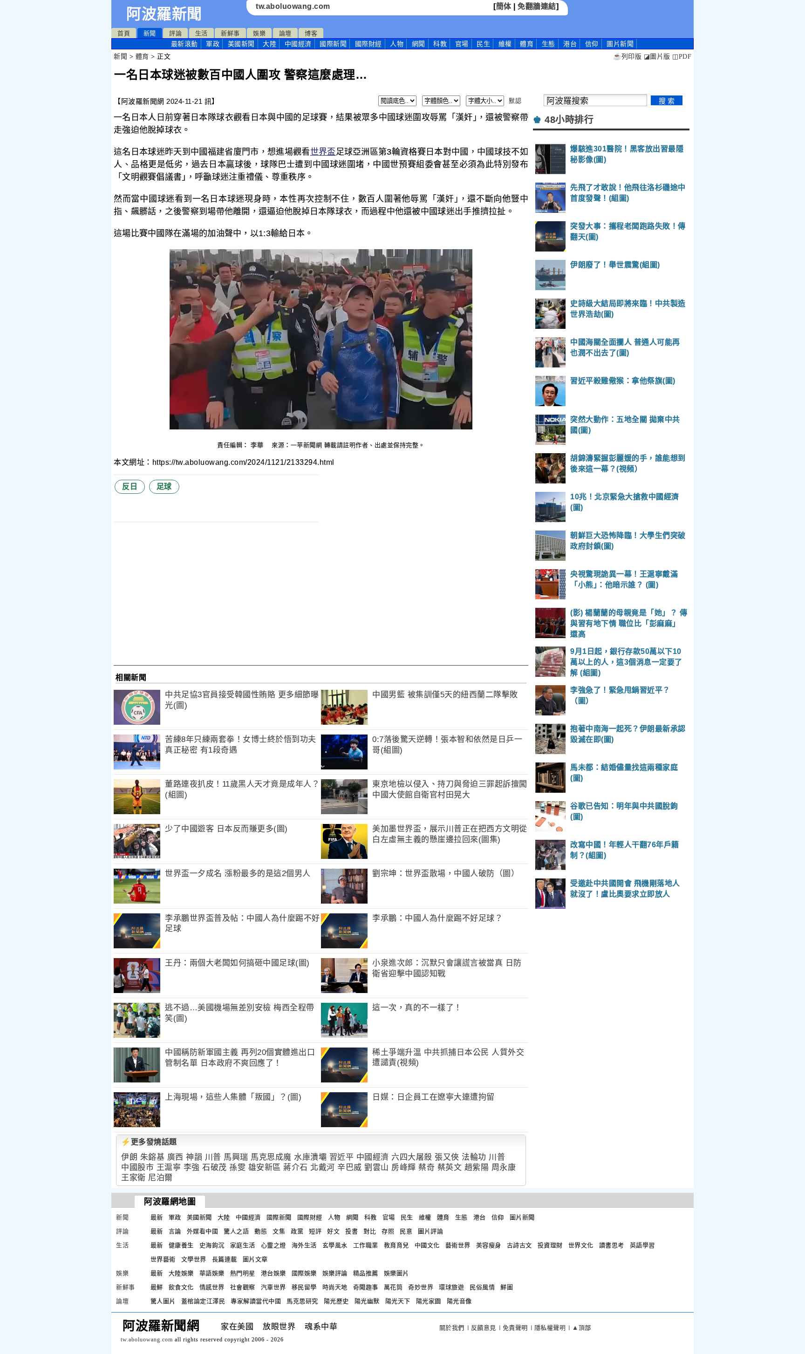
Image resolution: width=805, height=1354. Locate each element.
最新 (184, 44)
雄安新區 (264, 1167)
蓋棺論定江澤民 (203, 1301)
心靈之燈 (273, 1245)
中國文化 (427, 1245)
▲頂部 (581, 1327)
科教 (440, 44)
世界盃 (323, 151)
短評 (315, 1231)
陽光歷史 (336, 1301)
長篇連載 (224, 1259)
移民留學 (304, 1287)
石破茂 (214, 1167)
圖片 (620, 44)
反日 (129, 486)
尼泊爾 (160, 1177)
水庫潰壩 (310, 1157)
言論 (175, 1231)
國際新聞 (333, 44)
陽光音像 (459, 1301)
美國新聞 (241, 44)
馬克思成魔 (271, 1157)
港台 (570, 44)
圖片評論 (430, 1231)
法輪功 (474, 1157)
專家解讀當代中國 (256, 1301)
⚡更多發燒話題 (149, 1142)
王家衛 (133, 1177)
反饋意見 (483, 1327)
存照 (388, 1231)
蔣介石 (295, 1167)
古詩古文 (519, 1245)
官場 (462, 44)
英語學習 (642, 1245)
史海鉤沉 (212, 1245)
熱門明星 (242, 1273)
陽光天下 (397, 1301)
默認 (515, 100)
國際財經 (368, 44)
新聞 (149, 33)
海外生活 (304, 1245)
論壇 (285, 33)
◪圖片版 (657, 56)
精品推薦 (365, 1273)
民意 (406, 1231)
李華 (258, 445)
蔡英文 (449, 1167)
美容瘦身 (488, 1245)
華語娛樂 (212, 1273)
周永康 (503, 1167)
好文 (333, 1231)
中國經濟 (298, 44)
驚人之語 (236, 1231)
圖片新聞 (522, 1217)
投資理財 (550, 1245)
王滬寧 (169, 1167)
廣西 (175, 1157)
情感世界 (212, 1287)
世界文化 (581, 1245)
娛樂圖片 (396, 1273)
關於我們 (451, 1327)
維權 (505, 44)
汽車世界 (273, 1287)
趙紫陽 (476, 1167)
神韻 (194, 1157)
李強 (192, 1167)
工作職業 (365, 1245)
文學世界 (193, 1259)
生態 (548, 44)
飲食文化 (181, 1287)
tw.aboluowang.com (293, 6)
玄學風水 (335, 1245)
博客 (311, 33)
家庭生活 (242, 1245)
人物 (396, 44)
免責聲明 (515, 1327)
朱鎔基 (152, 1157)
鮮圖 (506, 1287)
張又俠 (447, 1157)
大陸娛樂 (181, 1273)
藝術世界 (458, 1245)
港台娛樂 (273, 1273)
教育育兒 (396, 1245)
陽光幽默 (367, 1301)
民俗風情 (482, 1287)
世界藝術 (163, 1259)
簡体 (504, 6)
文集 (279, 1231)
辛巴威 (349, 1167)
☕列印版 (627, 56)
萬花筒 (393, 1287)
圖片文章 (255, 1259)
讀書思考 (611, 1245)
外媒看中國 (202, 1231)
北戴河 (322, 1167)
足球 (164, 486)
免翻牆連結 (537, 6)
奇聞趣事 (365, 1287)
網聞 (418, 44)
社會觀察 (242, 1287)
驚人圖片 (163, 1301)
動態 (260, 1231)
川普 (213, 1157)
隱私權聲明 (550, 1327)
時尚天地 (335, 1287)
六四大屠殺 (411, 1157)
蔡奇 (426, 1167)
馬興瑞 (236, 1157)
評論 (175, 33)
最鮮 (156, 1287)
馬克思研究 (302, 1301)
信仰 (592, 44)
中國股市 (137, 1167)
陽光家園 (428, 1301)
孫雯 (237, 1167)
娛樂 (259, 33)
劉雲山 (376, 1167)
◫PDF (681, 56)
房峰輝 (403, 1167)
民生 (483, 44)
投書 (351, 1231)
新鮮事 (230, 33)
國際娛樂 (304, 1273)
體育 (526, 44)
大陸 (269, 44)
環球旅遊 (451, 1287)
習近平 (341, 1157)
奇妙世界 (420, 1287)
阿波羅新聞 (164, 14)
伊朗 (129, 1157)
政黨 (297, 1231)
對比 (369, 1231)
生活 (201, 33)
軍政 (212, 44)
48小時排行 (569, 120)
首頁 (123, 33)
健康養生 (181, 1245)
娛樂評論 (335, 1273)
